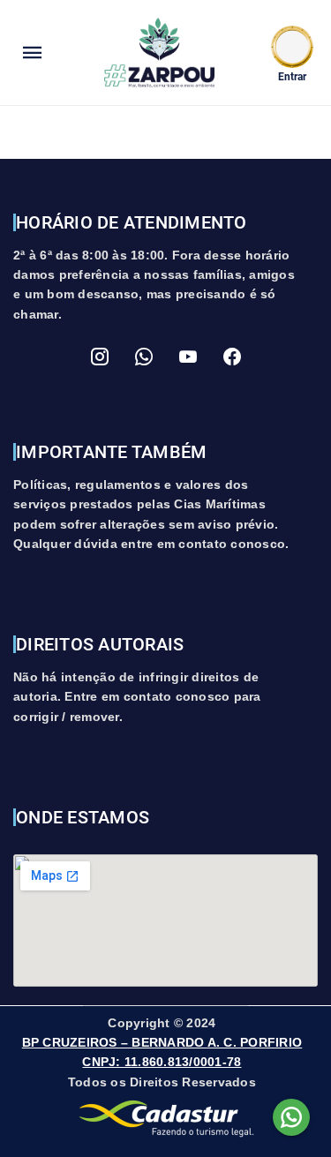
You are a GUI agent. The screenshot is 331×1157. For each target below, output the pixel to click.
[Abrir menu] (32, 52)
